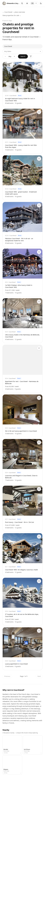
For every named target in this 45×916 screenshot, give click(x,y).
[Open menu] (27, 3)
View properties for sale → (12, 15)
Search (23, 56)
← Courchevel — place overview (14, 12)
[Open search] (22, 3)
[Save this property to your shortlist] (39, 65)
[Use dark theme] (40, 3)
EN (32, 3)
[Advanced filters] (31, 56)
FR (36, 3)
